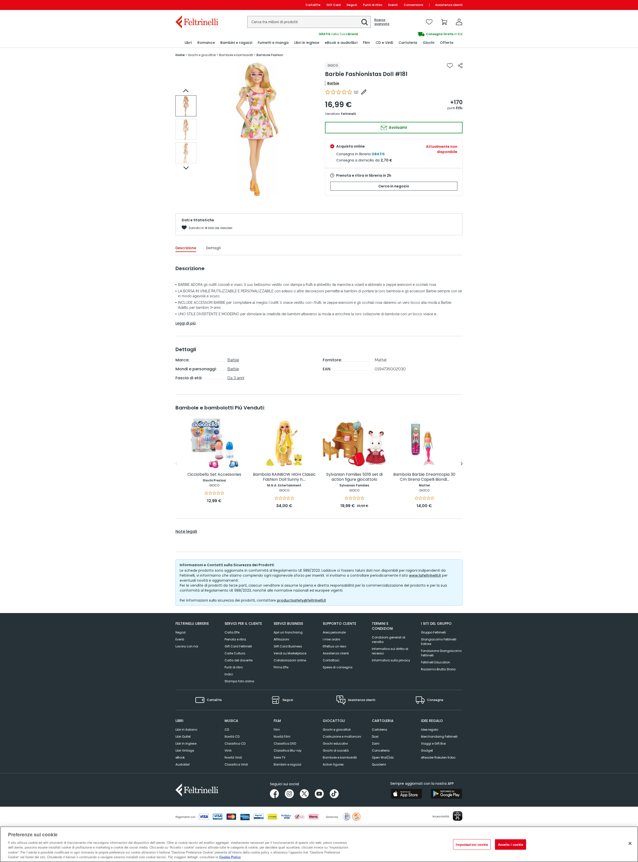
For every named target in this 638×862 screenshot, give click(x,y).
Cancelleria (381, 750)
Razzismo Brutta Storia (438, 669)
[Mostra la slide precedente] (186, 91)
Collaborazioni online (290, 660)
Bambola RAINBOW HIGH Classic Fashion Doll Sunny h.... (284, 477)
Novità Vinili (233, 757)
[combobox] (309, 22)
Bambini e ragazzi (287, 764)
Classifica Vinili (236, 764)
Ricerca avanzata (381, 22)
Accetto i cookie (510, 844)
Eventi (393, 5)
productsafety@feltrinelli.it (301, 600)
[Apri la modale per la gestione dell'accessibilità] (458, 816)
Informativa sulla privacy (391, 660)
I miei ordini (331, 639)
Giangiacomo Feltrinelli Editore (438, 641)
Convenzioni (413, 5)
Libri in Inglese (185, 743)
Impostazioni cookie (472, 844)
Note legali (186, 531)
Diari (375, 736)
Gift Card (333, 5)
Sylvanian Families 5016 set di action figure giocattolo (354, 477)
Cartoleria (379, 729)
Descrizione (185, 247)
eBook (180, 757)
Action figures (333, 764)
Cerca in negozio (393, 186)
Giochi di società (336, 750)
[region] (319, 844)
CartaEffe (313, 5)
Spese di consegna (337, 667)
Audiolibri (182, 764)
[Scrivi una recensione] (364, 92)
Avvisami (397, 127)
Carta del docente (238, 660)
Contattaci (331, 660)
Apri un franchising (288, 632)
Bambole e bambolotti (340, 757)
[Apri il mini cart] (444, 21)
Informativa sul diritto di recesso (390, 651)
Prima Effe (281, 667)
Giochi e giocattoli (337, 729)
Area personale (334, 632)
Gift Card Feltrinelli (238, 646)
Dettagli (213, 247)
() (356, 92)
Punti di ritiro (372, 5)
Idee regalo (429, 729)
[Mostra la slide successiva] (186, 168)
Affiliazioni (281, 639)
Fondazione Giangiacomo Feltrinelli (441, 653)
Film (277, 729)
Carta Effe (232, 632)
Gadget (427, 750)
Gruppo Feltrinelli (433, 632)
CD (227, 729)
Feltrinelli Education (435, 662)
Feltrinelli (348, 114)
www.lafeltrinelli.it (425, 575)
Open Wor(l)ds (383, 757)
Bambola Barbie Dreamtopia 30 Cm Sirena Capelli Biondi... (424, 477)
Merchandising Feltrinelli (439, 736)
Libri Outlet (183, 736)
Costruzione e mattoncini (342, 736)
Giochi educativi (335, 743)
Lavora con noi (186, 646)
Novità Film (282, 736)
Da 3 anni (235, 378)
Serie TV (279, 757)
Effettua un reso (334, 646)
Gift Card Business (288, 646)
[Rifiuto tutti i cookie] (630, 843)
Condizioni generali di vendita (388, 639)
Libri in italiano (186, 729)
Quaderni (379, 764)
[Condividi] (460, 66)
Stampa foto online (239, 681)
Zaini (375, 743)
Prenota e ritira (235, 639)
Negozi (352, 5)
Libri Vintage (184, 750)
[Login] (459, 21)
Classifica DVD (285, 743)
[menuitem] (188, 43)
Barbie (333, 83)
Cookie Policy (230, 857)
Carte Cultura (235, 653)
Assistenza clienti (449, 5)
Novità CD (232, 736)
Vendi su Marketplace (290, 653)
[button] (364, 22)
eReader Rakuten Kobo (438, 757)
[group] (391, 34)
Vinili (228, 750)
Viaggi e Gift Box (433, 743)
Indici (229, 674)
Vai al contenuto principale (196, 5)
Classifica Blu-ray (288, 750)
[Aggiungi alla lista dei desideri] (450, 65)
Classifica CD (235, 743)
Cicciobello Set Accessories (214, 474)
